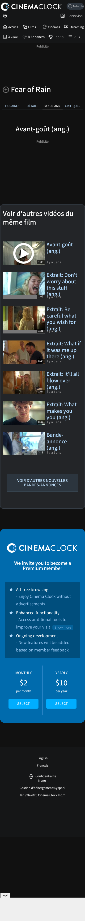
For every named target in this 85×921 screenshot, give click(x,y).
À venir (13, 37)
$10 (61, 688)
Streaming (76, 27)
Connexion (74, 15)
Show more (63, 627)
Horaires (12, 106)
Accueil (13, 27)
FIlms (32, 27)
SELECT (23, 703)
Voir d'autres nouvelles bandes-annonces (42, 483)
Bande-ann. (52, 106)
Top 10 (59, 37)
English (43, 758)
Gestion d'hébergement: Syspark (42, 788)
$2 (23, 688)
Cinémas (54, 27)
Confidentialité (45, 776)
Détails (32, 106)
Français (42, 766)
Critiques (72, 106)
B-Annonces (36, 37)
